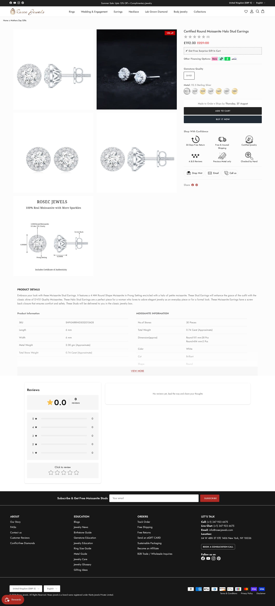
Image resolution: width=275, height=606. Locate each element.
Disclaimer (261, 593)
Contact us (15, 532)
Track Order (144, 522)
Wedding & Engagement (94, 12)
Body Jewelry (180, 12)
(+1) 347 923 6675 (217, 522)
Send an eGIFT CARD (149, 538)
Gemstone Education (85, 538)
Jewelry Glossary (82, 564)
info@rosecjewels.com (221, 530)
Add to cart (222, 110)
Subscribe (210, 498)
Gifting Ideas (81, 570)
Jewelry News (81, 527)
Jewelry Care (80, 559)
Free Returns (144, 532)
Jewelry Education (83, 543)
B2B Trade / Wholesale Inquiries (155, 554)
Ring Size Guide (82, 548)
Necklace (134, 12)
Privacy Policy (247, 593)
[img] (194, 37)
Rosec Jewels (22, 594)
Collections (200, 12)
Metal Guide (80, 554)
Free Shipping (145, 527)
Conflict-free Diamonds (22, 543)
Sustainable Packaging (150, 543)
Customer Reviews (19, 538)
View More (137, 371)
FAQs (13, 527)
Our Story (15, 522)
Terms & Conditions (228, 593)
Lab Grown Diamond (156, 12)
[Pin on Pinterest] (196, 185)
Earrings (118, 12)
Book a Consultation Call (218, 546)
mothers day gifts (18, 20)
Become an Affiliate (148, 548)
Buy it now (223, 119)
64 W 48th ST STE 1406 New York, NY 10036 (226, 538)
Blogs (77, 522)
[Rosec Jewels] (27, 11)
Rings (72, 12)
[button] (246, 11)
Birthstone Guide (83, 532)
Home (5, 20)
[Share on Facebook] (192, 185)
